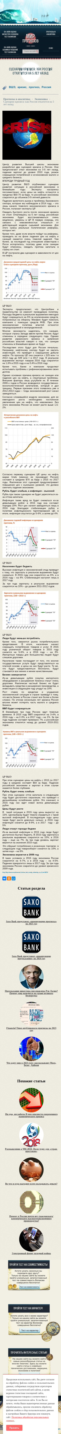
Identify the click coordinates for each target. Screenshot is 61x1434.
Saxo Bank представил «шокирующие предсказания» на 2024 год (31, 957)
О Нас (51, 48)
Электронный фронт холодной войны (31, 1253)
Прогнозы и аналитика (50, 33)
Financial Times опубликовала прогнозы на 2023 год (31, 1029)
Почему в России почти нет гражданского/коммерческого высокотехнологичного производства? (31, 1218)
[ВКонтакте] (4, 878)
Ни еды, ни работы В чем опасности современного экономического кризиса (31, 1115)
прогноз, (34, 87)
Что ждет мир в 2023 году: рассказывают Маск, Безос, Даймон (31, 1064)
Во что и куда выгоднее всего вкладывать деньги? (31, 1184)
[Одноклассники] (9, 878)
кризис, (22, 87)
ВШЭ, (12, 87)
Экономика (41, 99)
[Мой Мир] (13, 878)
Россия (46, 87)
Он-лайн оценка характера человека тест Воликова (10, 34)
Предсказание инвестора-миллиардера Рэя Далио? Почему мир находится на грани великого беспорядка (31, 993)
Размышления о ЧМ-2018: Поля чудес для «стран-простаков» (31, 1150)
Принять (14, 1427)
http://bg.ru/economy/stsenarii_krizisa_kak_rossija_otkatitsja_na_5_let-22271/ (25, 872)
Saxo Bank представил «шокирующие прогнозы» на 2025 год (31, 922)
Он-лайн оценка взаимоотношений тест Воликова (10, 49)
